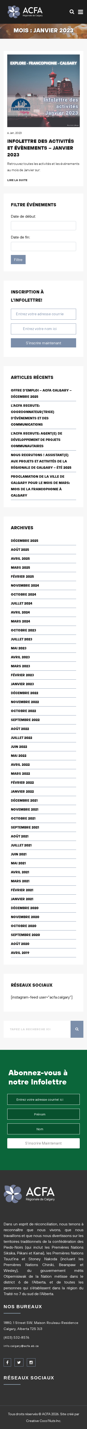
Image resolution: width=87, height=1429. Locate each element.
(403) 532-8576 (16, 1337)
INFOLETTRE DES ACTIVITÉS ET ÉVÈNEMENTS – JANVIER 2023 (40, 148)
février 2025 (22, 576)
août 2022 (20, 729)
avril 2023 (20, 657)
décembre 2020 (24, 908)
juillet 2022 (21, 738)
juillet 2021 (21, 845)
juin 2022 (19, 747)
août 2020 (20, 944)
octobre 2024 (23, 594)
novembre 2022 (25, 702)
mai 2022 (18, 755)
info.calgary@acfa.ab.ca (21, 1346)
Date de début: (23, 216)
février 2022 (22, 782)
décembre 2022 (24, 693)
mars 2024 (20, 621)
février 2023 (22, 675)
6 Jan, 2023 (14, 133)
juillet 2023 (21, 639)
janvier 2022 (22, 791)
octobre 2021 (23, 818)
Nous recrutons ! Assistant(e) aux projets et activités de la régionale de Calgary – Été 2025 (41, 461)
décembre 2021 (24, 800)
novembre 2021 (24, 809)
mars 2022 (20, 773)
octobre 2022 (23, 711)
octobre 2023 (23, 630)
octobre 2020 (23, 926)
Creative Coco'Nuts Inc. (43, 1421)
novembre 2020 (25, 917)
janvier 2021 (22, 899)
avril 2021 (20, 872)
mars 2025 (20, 567)
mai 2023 (18, 648)
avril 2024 (20, 612)
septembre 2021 (25, 827)
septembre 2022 (25, 720)
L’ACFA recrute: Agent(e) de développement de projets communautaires (36, 439)
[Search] (71, 11)
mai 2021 (18, 863)
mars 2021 (20, 881)
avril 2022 (20, 764)
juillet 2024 (21, 603)
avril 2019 (20, 953)
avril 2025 (20, 558)
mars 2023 (20, 666)
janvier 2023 (22, 684)
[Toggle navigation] (79, 12)
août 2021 (20, 836)
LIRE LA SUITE (17, 180)
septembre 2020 (25, 935)
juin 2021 (19, 854)
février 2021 (22, 890)
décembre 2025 (24, 540)
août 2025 (20, 549)
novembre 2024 (25, 585)
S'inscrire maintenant (43, 342)
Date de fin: (20, 237)
